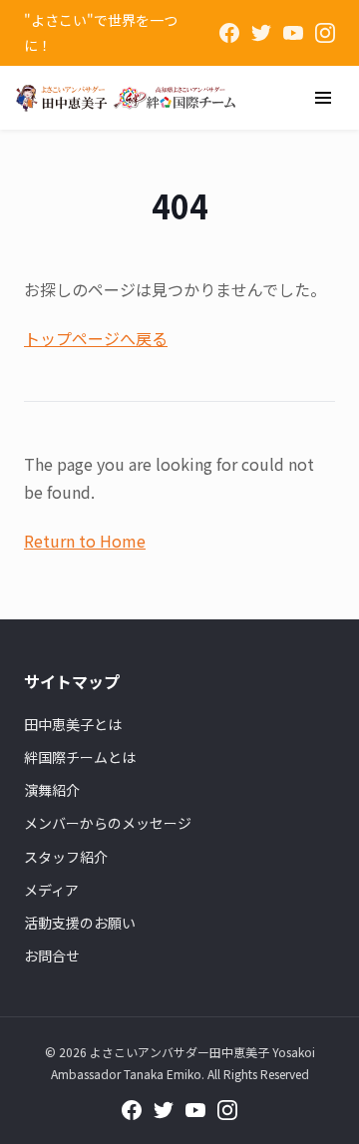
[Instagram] (325, 33)
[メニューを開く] (323, 98)
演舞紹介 (52, 790)
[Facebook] (229, 33)
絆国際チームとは (80, 757)
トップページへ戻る (96, 338)
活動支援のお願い (80, 923)
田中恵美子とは (73, 724)
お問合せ (52, 955)
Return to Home (85, 541)
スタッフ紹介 (66, 857)
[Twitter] (261, 33)
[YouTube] (293, 33)
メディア (51, 890)
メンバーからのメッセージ (107, 823)
